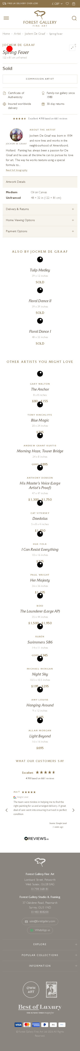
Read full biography (16, 170)
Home (6, 34)
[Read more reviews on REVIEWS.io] (36, 839)
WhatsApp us (42, 930)
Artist (17, 34)
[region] (40, 810)
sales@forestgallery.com (42, 921)
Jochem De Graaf (35, 34)
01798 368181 (40, 889)
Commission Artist (40, 79)
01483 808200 (40, 912)
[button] (7, 810)
